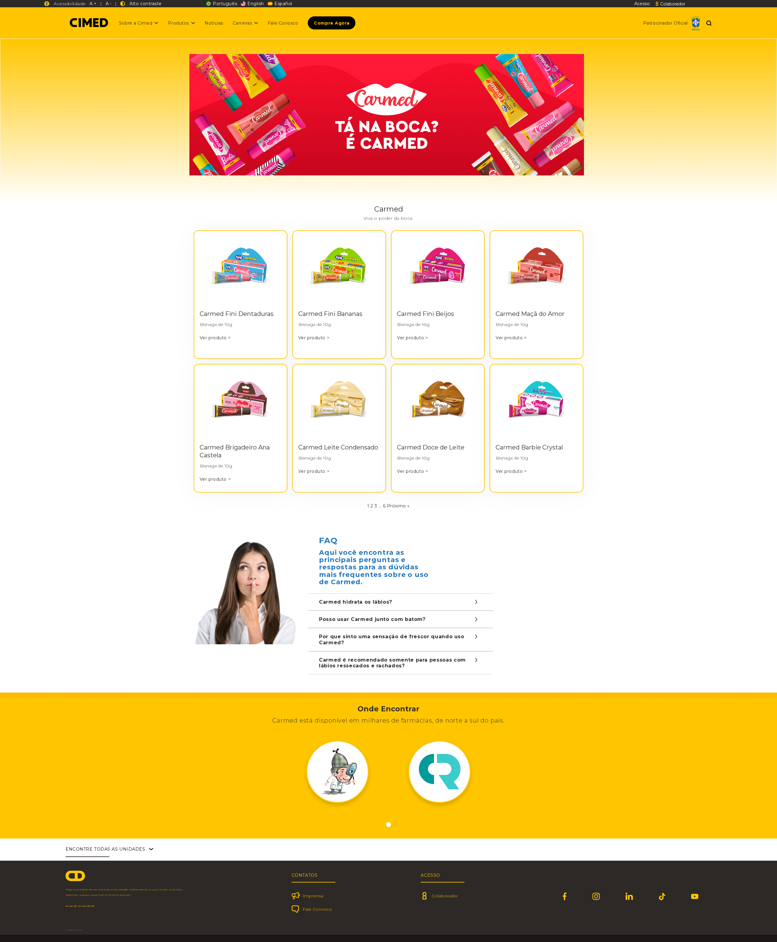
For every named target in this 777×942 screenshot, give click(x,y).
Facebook (565, 896)
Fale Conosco (283, 23)
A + (93, 3)
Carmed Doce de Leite (430, 447)
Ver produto (215, 338)
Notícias (214, 23)
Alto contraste (144, 3)
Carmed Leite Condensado (338, 447)
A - (108, 3)
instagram (596, 896)
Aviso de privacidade (80, 905)
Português (225, 3)
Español (283, 3)
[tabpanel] (337, 771)
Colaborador (672, 4)
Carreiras (242, 23)
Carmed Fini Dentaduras (236, 313)
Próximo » (398, 506)
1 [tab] (388, 824)
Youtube (695, 896)
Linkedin (629, 896)
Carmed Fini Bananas (330, 313)
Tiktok (662, 896)
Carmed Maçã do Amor (530, 313)
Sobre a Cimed (135, 23)
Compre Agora (331, 23)
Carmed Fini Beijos (425, 313)
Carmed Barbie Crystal (529, 447)
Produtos (178, 23)
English (255, 3)
